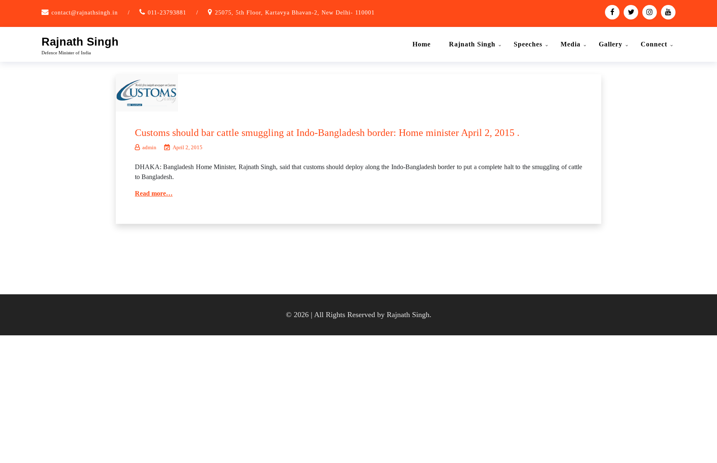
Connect (654, 44)
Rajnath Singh (80, 42)
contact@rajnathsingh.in (84, 13)
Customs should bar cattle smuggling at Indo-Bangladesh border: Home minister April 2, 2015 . (327, 132)
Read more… (154, 193)
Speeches (528, 44)
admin (149, 147)
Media (570, 44)
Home (421, 44)
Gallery (610, 44)
